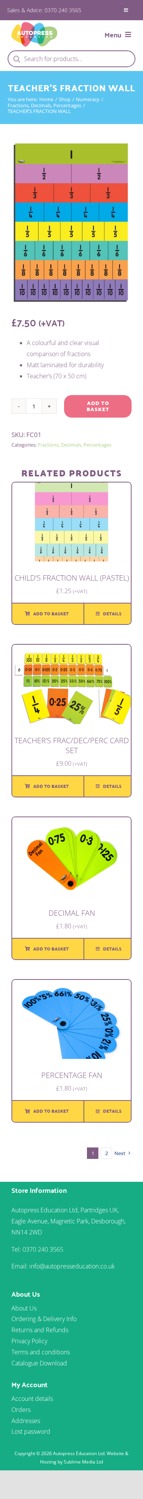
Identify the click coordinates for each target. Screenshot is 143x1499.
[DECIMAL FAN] (71, 822)
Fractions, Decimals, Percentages (74, 444)
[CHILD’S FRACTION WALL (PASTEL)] (71, 488)
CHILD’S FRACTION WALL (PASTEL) (71, 578)
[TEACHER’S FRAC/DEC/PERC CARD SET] (71, 650)
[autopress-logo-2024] (34, 25)
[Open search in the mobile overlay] (71, 58)
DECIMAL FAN (71, 913)
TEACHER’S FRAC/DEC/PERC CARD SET (71, 745)
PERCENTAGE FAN (71, 1075)
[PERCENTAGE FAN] (71, 985)
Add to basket (98, 406)
